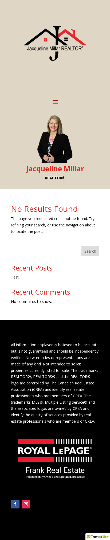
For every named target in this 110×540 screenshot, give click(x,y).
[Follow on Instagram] (26, 504)
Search (90, 251)
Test (15, 277)
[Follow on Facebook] (15, 504)
